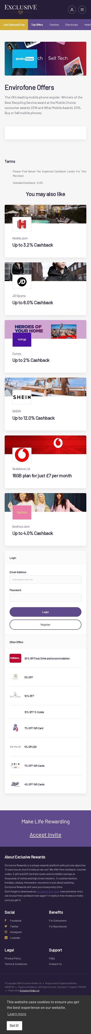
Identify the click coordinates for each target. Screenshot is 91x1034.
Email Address (18, 572)
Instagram (16, 931)
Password (15, 590)
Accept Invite (45, 834)
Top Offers (37, 24)
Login (45, 611)
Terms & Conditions (16, 963)
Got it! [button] (14, 1025)
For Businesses (58, 926)
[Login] (72, 10)
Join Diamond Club (14, 24)
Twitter (14, 926)
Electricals (71, 24)
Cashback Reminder (48, 891)
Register (45, 624)
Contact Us (55, 963)
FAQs (52, 958)
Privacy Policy (13, 958)
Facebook (15, 920)
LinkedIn (15, 937)
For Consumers (58, 920)
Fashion (54, 24)
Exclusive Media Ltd (29, 990)
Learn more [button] (16, 1013)
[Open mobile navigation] (82, 10)
